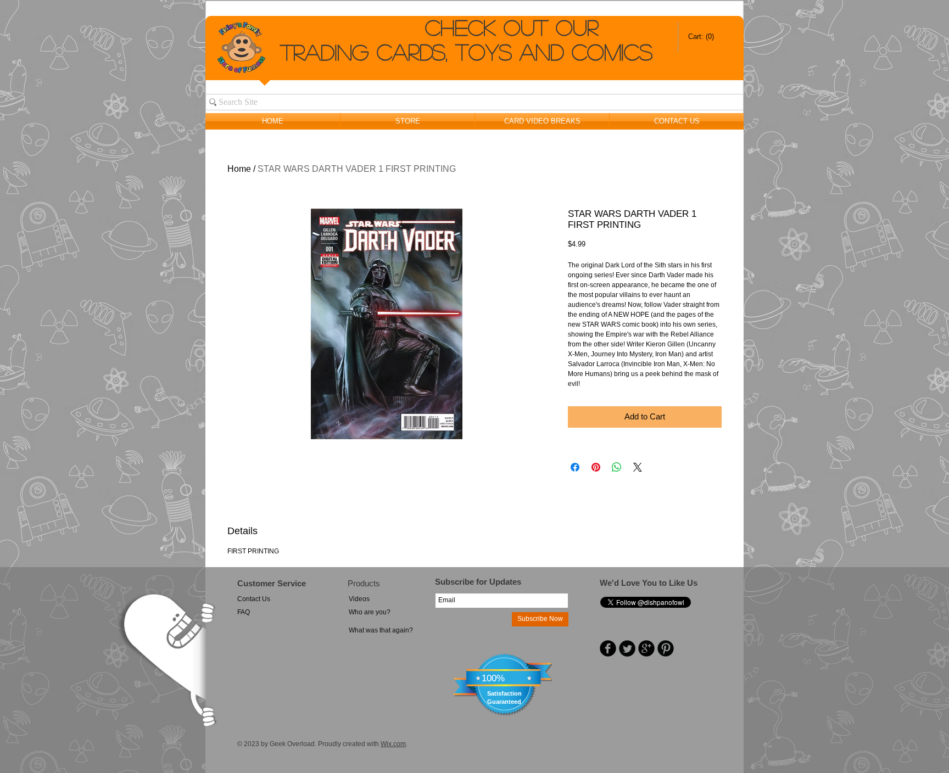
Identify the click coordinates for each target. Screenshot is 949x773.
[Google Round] (646, 648)
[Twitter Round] (627, 648)
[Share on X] (637, 467)
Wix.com (393, 744)
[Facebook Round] (608, 648)
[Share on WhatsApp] (616, 467)
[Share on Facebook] (575, 467)
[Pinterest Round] (665, 648)
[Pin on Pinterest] (595, 467)
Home (239, 168)
